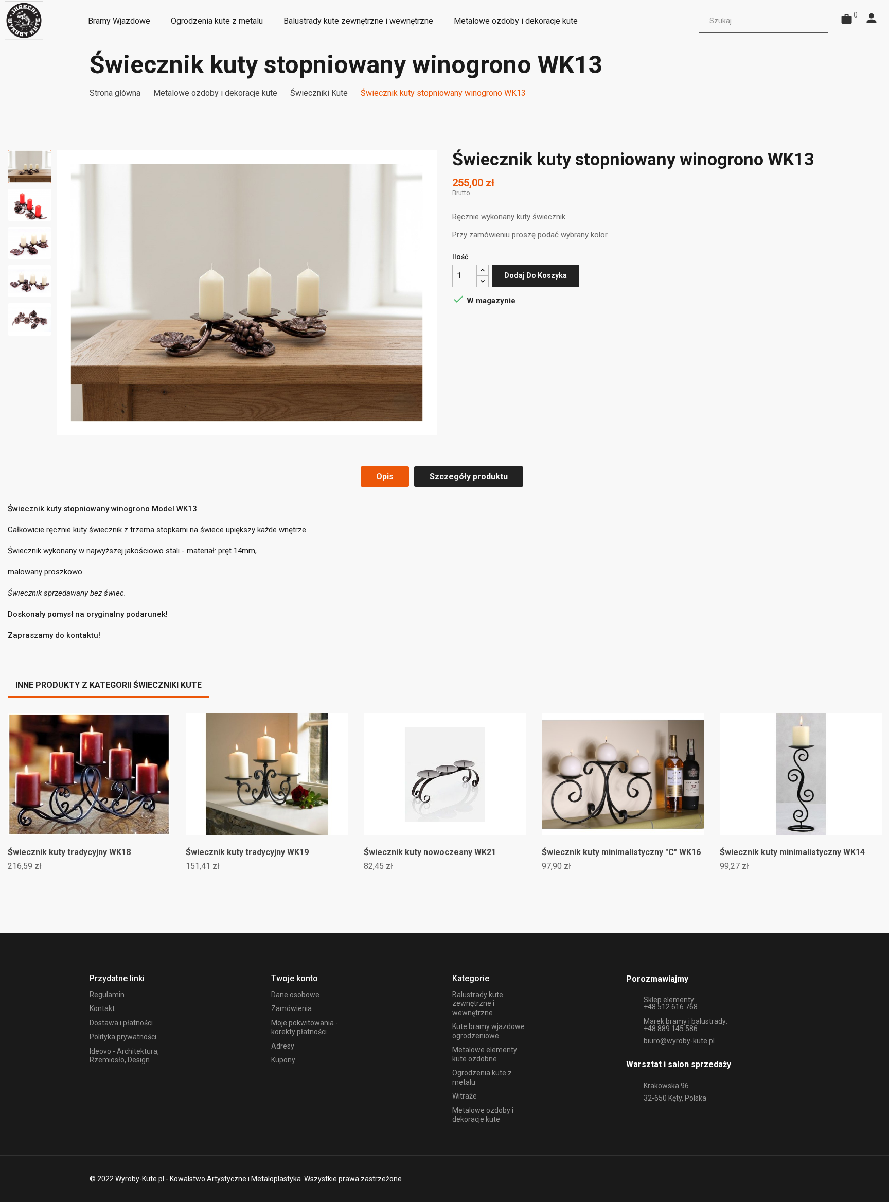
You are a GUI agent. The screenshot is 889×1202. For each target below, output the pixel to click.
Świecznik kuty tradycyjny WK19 (247, 852)
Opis (385, 476)
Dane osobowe (295, 994)
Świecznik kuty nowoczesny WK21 (430, 852)
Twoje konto (294, 978)
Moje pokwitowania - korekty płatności (304, 1027)
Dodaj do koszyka (535, 275)
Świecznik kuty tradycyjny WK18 (69, 852)
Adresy (282, 1046)
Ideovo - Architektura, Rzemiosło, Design (124, 1056)
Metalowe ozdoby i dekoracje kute (482, 1115)
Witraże (464, 1096)
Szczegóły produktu (469, 476)
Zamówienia (291, 1008)
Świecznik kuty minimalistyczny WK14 (792, 852)
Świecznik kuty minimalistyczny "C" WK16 (621, 852)
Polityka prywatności (123, 1037)
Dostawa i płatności (121, 1023)
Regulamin (107, 994)
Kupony (283, 1060)
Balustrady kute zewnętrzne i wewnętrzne (477, 1003)
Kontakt (102, 1008)
